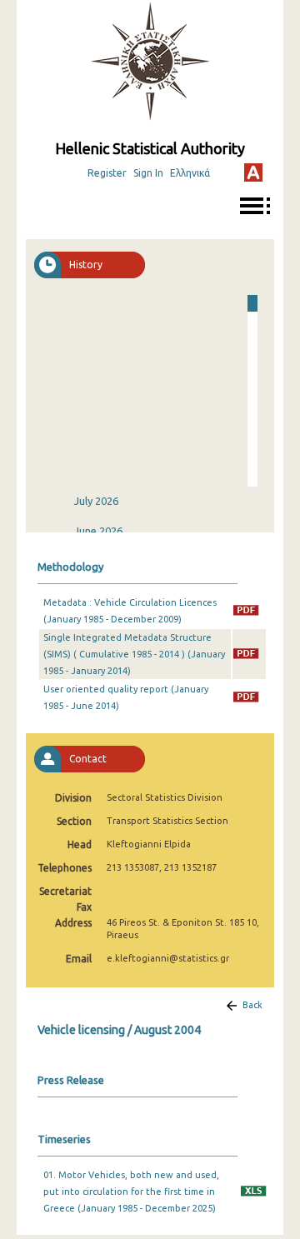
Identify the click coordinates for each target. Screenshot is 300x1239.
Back (252, 1005)
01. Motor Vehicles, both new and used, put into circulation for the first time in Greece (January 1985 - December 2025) (131, 1191)
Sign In (148, 172)
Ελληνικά (190, 172)
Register (107, 172)
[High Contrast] (253, 172)
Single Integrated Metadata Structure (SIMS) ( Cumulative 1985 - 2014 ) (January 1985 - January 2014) (134, 654)
